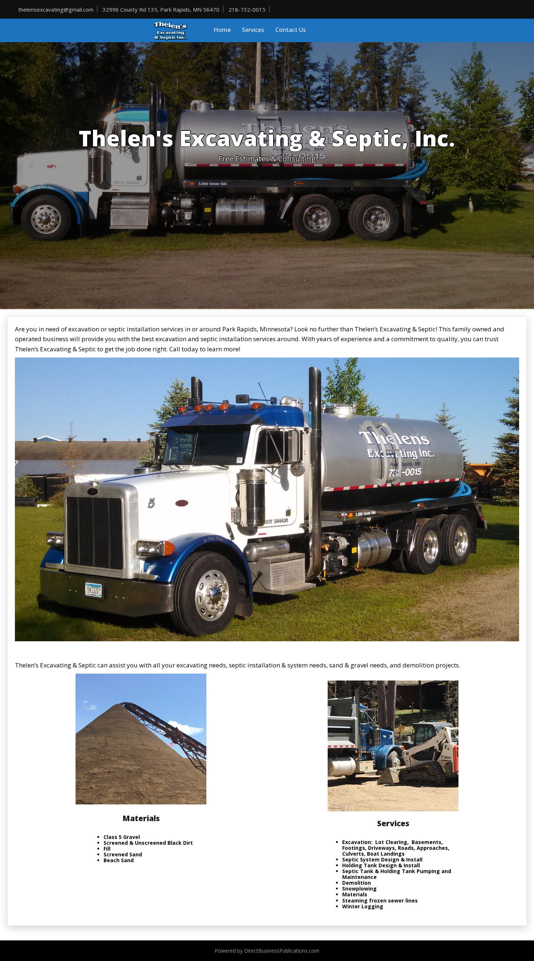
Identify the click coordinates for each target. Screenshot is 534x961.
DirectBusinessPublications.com (281, 950)
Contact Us (290, 30)
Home (222, 30)
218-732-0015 (247, 9)
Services (253, 30)
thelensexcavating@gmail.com (55, 9)
